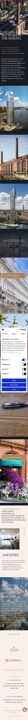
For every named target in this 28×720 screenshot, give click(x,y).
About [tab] (23, 333)
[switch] (24, 364)
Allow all (14, 380)
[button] (2, 4)
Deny (14, 389)
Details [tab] (14, 333)
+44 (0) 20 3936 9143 (16, 696)
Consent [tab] (5, 333)
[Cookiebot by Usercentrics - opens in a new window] (20, 330)
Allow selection (14, 385)
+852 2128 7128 (16, 680)
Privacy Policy (7, 710)
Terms (13, 710)
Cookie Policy (14, 712)
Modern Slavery (20, 710)
